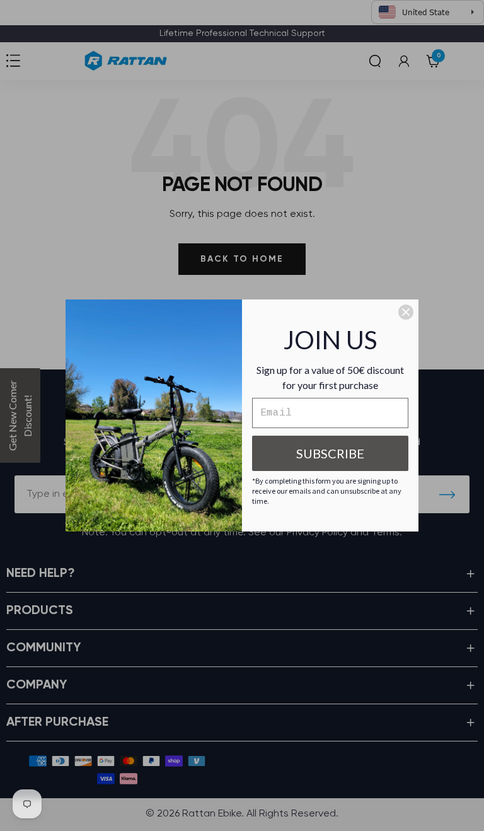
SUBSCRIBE (330, 453)
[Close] (405, 312)
